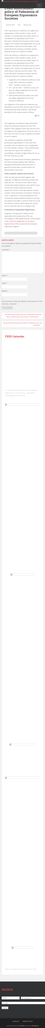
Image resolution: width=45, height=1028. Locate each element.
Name (4, 275)
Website (4, 291)
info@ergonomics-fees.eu (16, 395)
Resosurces (27, 25)
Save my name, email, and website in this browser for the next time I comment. (22, 302)
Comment (6, 250)
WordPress (35, 1026)
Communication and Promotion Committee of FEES (21, 233)
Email (4, 283)
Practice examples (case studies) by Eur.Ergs (20, 969)
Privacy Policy (28, 1021)
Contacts (15, 1021)
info (19, 25)
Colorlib (21, 1026)
